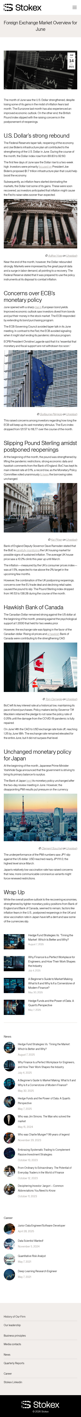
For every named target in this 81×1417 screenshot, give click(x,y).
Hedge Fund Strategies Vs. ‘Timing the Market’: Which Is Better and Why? (50, 937)
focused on (45, 166)
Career (8, 1373)
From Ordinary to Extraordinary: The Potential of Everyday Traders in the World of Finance (45, 1170)
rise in (38, 307)
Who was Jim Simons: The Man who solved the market (44, 1119)
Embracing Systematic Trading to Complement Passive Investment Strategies (44, 1152)
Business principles (15, 1335)
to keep (44, 474)
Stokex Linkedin (13, 1382)
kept (29, 780)
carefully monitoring (28, 550)
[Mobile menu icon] (74, 7)
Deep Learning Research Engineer (37, 1271)
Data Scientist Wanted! (30, 1240)
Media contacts (12, 1344)
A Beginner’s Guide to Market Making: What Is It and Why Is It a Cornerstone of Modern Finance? (51, 983)
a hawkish (53, 634)
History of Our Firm (14, 1316)
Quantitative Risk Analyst (32, 1256)
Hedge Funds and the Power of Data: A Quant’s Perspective (51, 1003)
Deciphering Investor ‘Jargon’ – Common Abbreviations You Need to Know (40, 1188)
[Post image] (14, 941)
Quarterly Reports (14, 1363)
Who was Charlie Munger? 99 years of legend (44, 1134)
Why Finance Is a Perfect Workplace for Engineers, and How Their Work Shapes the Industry (51, 961)
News (7, 1354)
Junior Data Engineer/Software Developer (41, 1225)
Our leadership (12, 1325)
